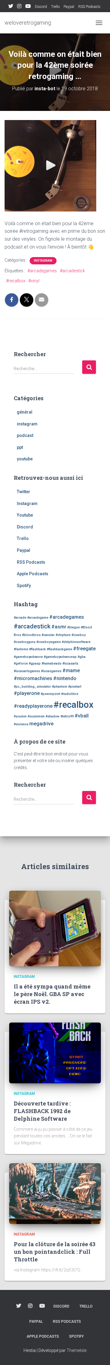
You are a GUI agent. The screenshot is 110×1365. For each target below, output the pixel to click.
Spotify (24, 585)
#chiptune (63, 635)
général (24, 412)
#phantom (59, 687)
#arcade (20, 618)
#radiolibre (69, 694)
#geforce (21, 663)
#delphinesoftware (76, 642)
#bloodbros (31, 635)
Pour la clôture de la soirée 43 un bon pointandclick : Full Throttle (54, 1251)
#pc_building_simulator (32, 687)
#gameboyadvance (28, 657)
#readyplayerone (33, 706)
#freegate (84, 649)
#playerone (27, 693)
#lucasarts (70, 663)
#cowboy (79, 635)
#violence (21, 724)
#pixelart (74, 687)
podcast (25, 435)
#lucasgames (51, 671)
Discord (41, 7)
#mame (71, 670)
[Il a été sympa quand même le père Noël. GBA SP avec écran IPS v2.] (55, 928)
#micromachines (33, 678)
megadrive (41, 724)
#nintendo (64, 678)
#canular (48, 635)
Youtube (28, 7)
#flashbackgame (59, 649)
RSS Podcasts (89, 7)
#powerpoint (50, 694)
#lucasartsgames (27, 671)
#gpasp (35, 663)
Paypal (69, 7)
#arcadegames (42, 270)
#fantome (21, 649)
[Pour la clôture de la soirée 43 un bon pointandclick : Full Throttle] (55, 1193)
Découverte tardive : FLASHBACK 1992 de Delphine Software (42, 1111)
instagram (43, 260)
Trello (55, 7)
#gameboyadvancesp (60, 657)
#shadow (53, 716)
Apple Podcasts (32, 573)
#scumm (20, 716)
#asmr (58, 627)
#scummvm (36, 716)
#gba (82, 657)
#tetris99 (67, 716)
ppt (20, 447)
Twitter (10, 7)
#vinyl (33, 280)
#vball (82, 716)
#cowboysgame (48, 642)
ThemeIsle (76, 1350)
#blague (73, 627)
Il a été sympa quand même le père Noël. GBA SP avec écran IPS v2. (52, 994)
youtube (25, 458)
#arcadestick (72, 270)
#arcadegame (37, 618)
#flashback (37, 649)
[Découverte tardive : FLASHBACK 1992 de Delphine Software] (55, 1052)
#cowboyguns (24, 642)
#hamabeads (51, 663)
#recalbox (15, 280)
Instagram (19, 7)
